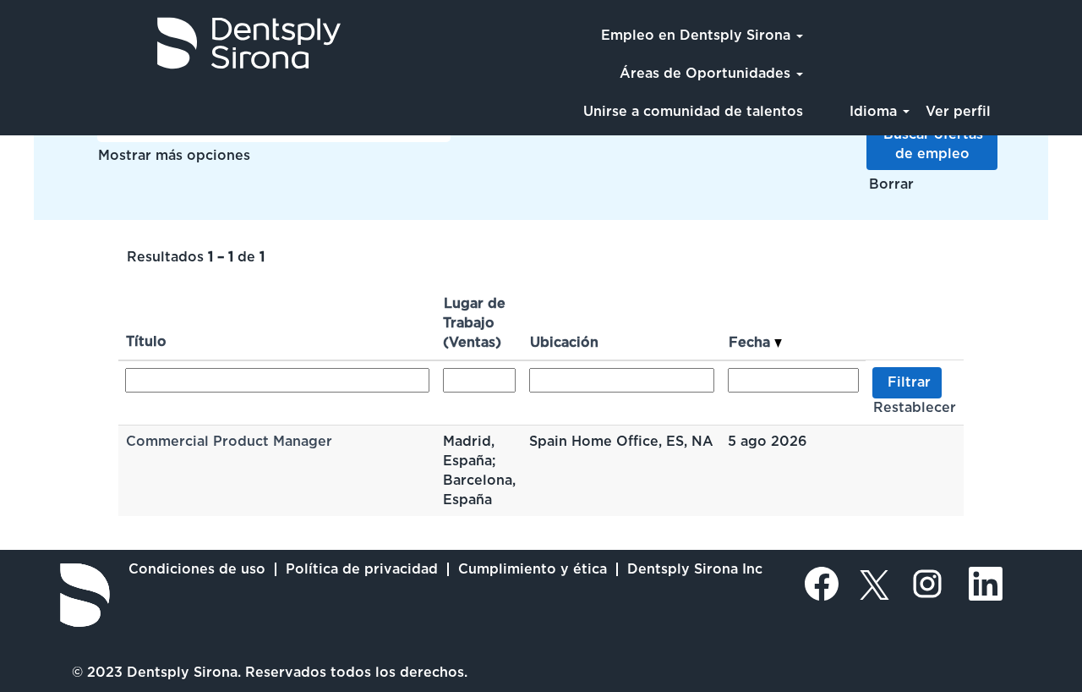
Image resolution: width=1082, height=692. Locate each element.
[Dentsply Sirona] (178, 43)
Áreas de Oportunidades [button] (707, 73)
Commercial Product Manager (229, 441)
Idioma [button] (875, 111)
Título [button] (146, 341)
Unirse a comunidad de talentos (693, 111)
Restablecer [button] (914, 407)
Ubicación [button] (564, 342)
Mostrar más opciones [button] (174, 155)
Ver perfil (958, 111)
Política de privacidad (362, 569)
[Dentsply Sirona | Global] (85, 595)
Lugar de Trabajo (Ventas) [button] (474, 322)
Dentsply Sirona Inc (694, 569)
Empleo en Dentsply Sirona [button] (698, 35)
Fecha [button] (751, 342)
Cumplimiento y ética (532, 569)
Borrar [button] (891, 184)
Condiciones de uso (196, 569)
